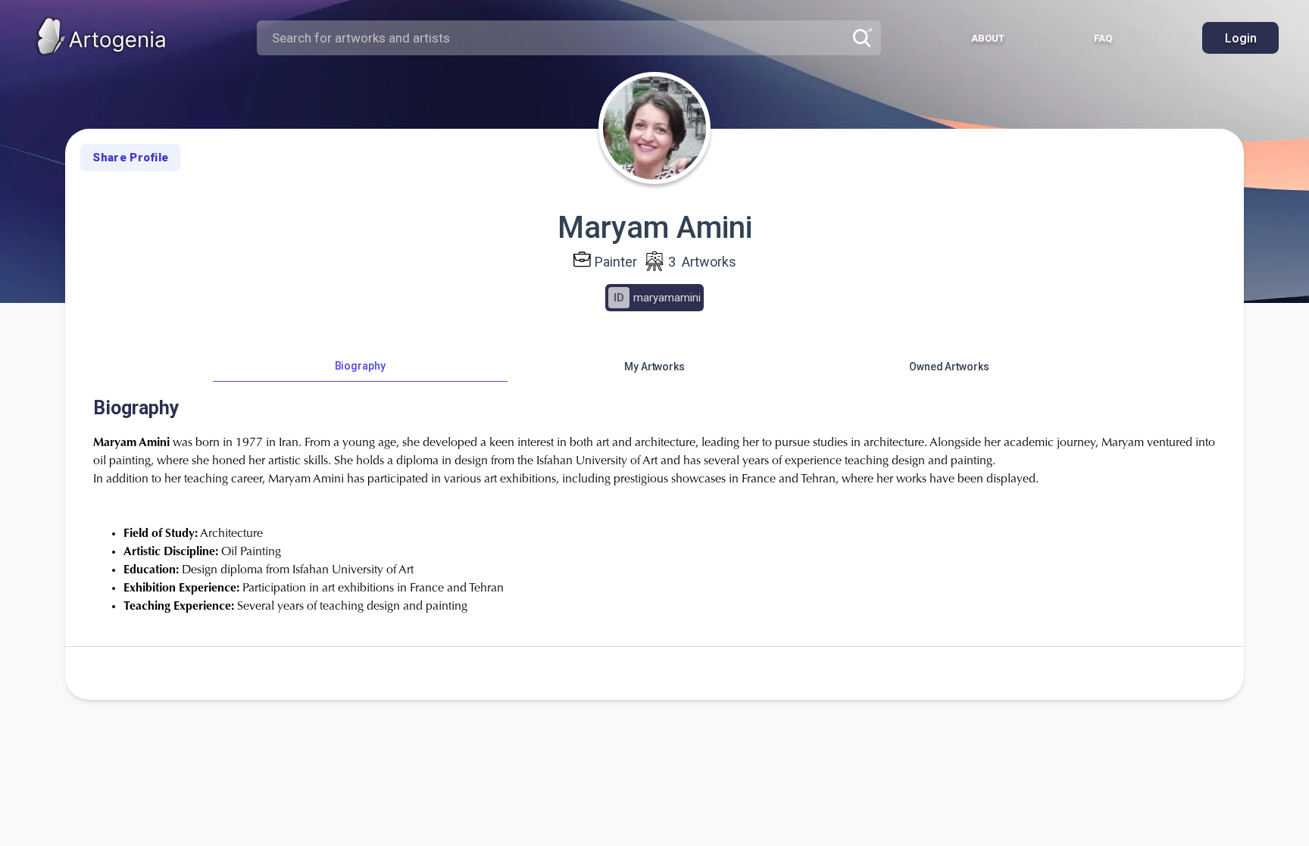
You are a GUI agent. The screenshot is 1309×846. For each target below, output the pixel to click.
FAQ (1103, 38)
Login (1241, 38)
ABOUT (987, 38)
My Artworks (654, 367)
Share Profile (130, 157)
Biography (360, 366)
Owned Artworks (949, 367)
